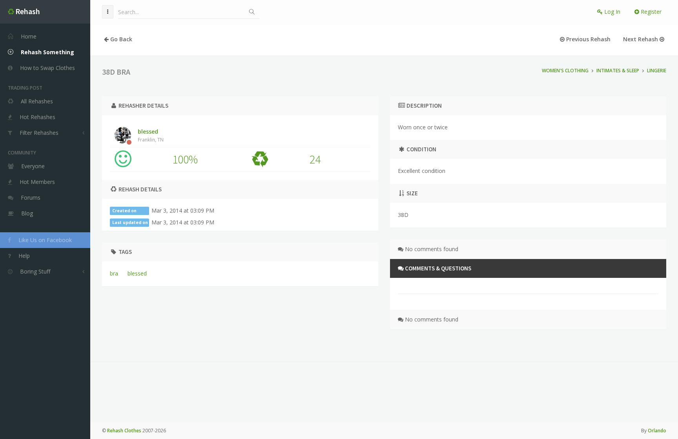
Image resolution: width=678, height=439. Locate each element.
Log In (611, 11)
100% (185, 159)
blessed (151, 135)
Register (650, 11)
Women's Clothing (565, 70)
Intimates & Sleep (617, 70)
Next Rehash (641, 39)
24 (315, 159)
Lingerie (656, 70)
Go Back (120, 39)
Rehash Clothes (124, 430)
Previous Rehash (588, 39)
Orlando (657, 430)
